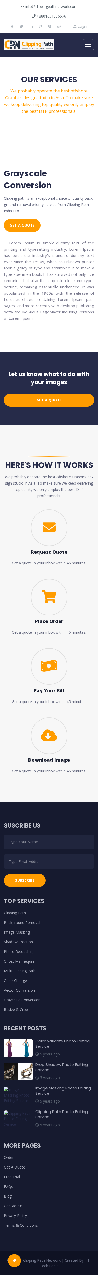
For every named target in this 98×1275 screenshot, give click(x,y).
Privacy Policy (15, 1215)
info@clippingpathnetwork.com (51, 6)
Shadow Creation (18, 941)
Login (82, 26)
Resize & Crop (16, 1009)
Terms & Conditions (21, 1225)
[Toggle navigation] (88, 44)
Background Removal (22, 922)
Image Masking (17, 932)
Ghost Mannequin (19, 961)
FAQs (8, 1186)
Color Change (15, 980)
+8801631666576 (51, 16)
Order (9, 1157)
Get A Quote (14, 1167)
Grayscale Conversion (22, 999)
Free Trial (12, 1176)
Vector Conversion (19, 990)
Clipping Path (15, 912)
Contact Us (13, 1205)
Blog (8, 1196)
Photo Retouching (19, 951)
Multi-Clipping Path (20, 970)
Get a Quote (22, 225)
